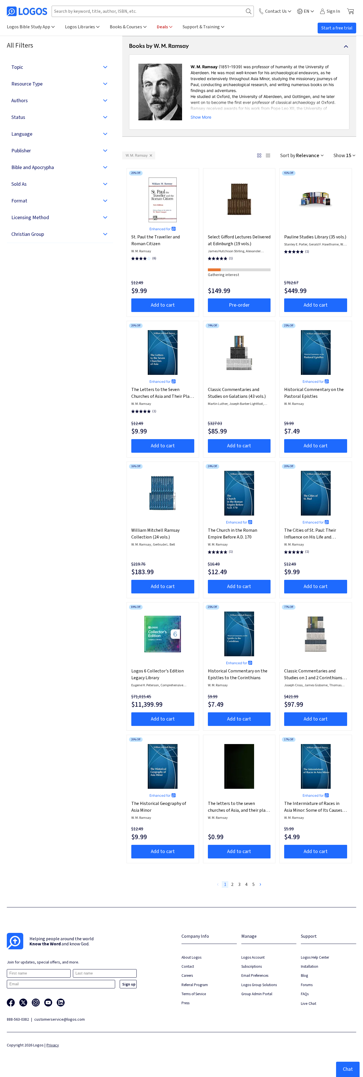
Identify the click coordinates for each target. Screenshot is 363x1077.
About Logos (191, 957)
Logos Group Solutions (259, 984)
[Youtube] (48, 1003)
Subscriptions (251, 966)
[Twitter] (23, 1003)
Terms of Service (194, 993)
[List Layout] (268, 155)
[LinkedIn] (61, 1003)
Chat (348, 1069)
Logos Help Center (315, 957)
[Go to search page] (249, 11)
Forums (307, 984)
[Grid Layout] (259, 155)
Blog (304, 975)
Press (185, 1003)
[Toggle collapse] (346, 46)
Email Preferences (254, 975)
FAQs (305, 993)
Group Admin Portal (256, 993)
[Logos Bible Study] (27, 11)
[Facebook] (11, 1003)
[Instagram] (36, 1003)
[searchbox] (153, 11)
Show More (201, 117)
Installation (309, 966)
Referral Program (195, 984)
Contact (188, 966)
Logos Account (253, 957)
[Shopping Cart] (350, 11)
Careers (187, 975)
